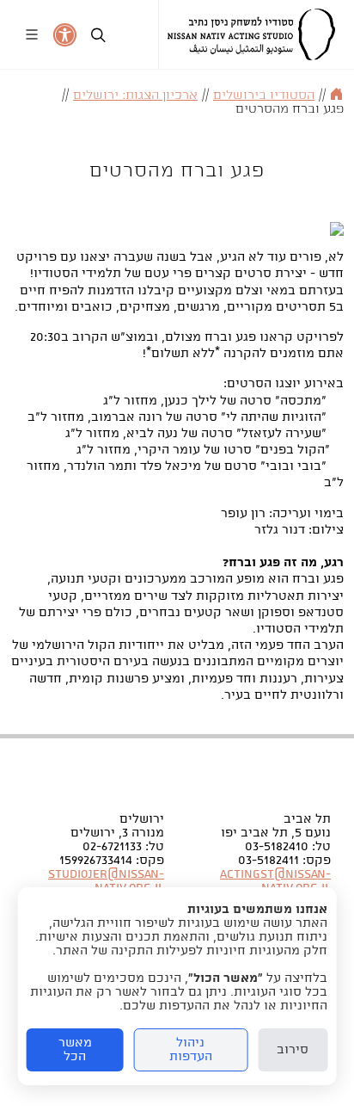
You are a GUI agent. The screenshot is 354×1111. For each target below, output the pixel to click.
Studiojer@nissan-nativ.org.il (106, 881)
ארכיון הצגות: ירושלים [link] (135, 95)
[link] (251, 34)
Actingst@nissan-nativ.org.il (275, 881)
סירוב (292, 1050)
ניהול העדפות (190, 1050)
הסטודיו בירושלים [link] (263, 95)
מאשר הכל (75, 1050)
